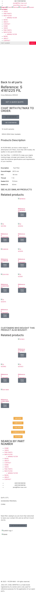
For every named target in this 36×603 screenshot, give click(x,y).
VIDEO (5, 11)
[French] (9, 7)
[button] (18, 525)
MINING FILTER (12, 18)
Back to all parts (11, 82)
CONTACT (6, 24)
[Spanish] (3, 9)
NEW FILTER (7, 15)
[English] (3, 7)
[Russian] (31, 7)
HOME (5, 26)
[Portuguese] (23, 7)
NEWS (5, 20)
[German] (15, 7)
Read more (22, 214)
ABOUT (5, 22)
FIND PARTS (7, 13)
